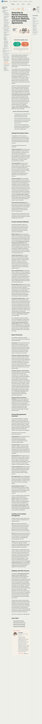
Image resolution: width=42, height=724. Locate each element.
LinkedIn (27, 653)
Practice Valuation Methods (36, 21)
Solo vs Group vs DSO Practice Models (6, 17)
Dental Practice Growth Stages (6, 23)
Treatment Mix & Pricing (6, 49)
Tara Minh (20, 632)
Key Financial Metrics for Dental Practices (6, 25)
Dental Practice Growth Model (6, 14)
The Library (14, 9)
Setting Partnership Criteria (35, 18)
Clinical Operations (6, 53)
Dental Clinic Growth (23, 9)
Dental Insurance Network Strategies (5, 38)
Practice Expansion (6, 57)
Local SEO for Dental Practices (6, 30)
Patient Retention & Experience (6, 51)
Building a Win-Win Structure (35, 32)
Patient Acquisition (6, 28)
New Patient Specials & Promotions (6, 45)
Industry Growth (18, 9)
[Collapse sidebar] (9, 8)
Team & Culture (5, 54)
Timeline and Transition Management (35, 29)
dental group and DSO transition (23, 312)
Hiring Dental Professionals (18, 620)
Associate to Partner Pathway (6, 63)
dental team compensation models (21, 390)
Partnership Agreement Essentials (35, 25)
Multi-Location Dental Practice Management (6, 59)
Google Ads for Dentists (6, 32)
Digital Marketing (6, 56)
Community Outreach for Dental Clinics (6, 42)
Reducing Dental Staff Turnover (19, 622)
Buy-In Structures (36, 23)
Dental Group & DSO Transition (6, 65)
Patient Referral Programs (6, 35)
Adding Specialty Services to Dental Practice (6, 69)
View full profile (21, 653)
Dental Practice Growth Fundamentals (5, 11)
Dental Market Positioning (6, 20)
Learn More (35, 34)
